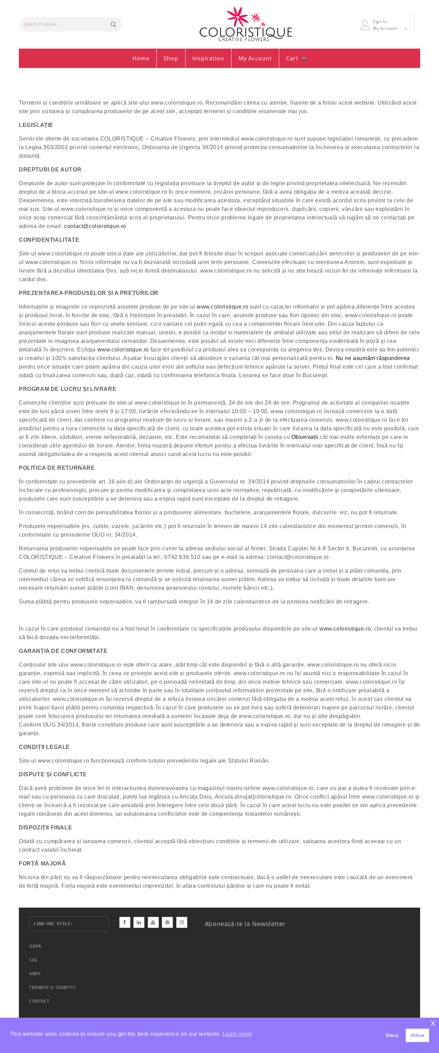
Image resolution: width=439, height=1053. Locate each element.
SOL (33, 960)
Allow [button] (418, 1035)
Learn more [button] (237, 1034)
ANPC (35, 974)
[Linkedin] (138, 922)
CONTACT (39, 1001)
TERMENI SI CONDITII (52, 987)
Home (141, 58)
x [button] (433, 1022)
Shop (171, 58)
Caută (113, 24)
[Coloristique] (246, 24)
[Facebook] (124, 922)
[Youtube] (153, 922)
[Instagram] (181, 922)
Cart (293, 58)
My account (255, 58)
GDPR (35, 946)
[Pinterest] (167, 922)
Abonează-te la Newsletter (245, 924)
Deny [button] (392, 1035)
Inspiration (208, 58)
